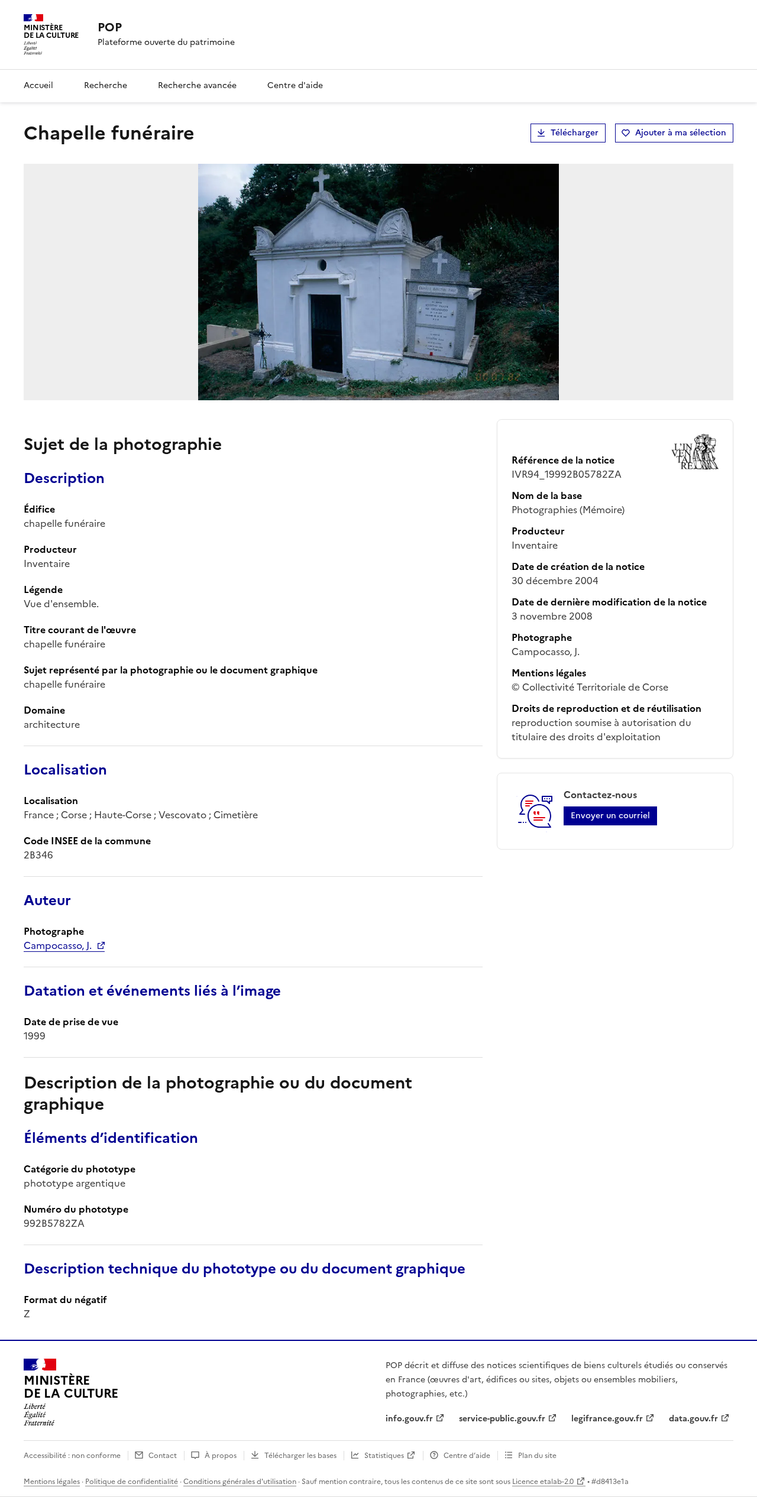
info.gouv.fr (409, 1418)
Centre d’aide (467, 1455)
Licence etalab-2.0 (543, 1481)
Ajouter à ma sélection (680, 133)
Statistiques (384, 1455)
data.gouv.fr (693, 1418)
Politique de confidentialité (131, 1481)
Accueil (38, 85)
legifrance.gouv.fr (607, 1418)
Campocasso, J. (58, 945)
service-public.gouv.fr (502, 1418)
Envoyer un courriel (610, 815)
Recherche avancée (197, 85)
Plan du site (537, 1455)
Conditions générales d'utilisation (239, 1481)
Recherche (105, 85)
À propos (221, 1455)
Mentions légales (52, 1481)
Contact (162, 1455)
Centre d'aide (295, 85)
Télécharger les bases (300, 1455)
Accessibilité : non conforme (72, 1455)
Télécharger (575, 133)
